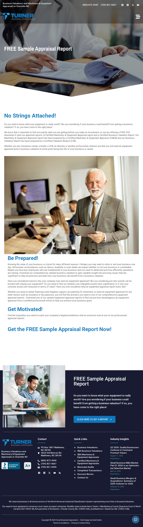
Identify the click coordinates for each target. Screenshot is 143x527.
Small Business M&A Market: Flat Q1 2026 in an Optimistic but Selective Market (124, 466)
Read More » (115, 458)
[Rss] (60, 473)
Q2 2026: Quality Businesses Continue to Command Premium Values (124, 450)
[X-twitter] (133, 5)
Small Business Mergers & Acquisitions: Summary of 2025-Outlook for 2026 (123, 481)
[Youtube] (138, 5)
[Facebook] (122, 5)
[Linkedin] (127, 5)
